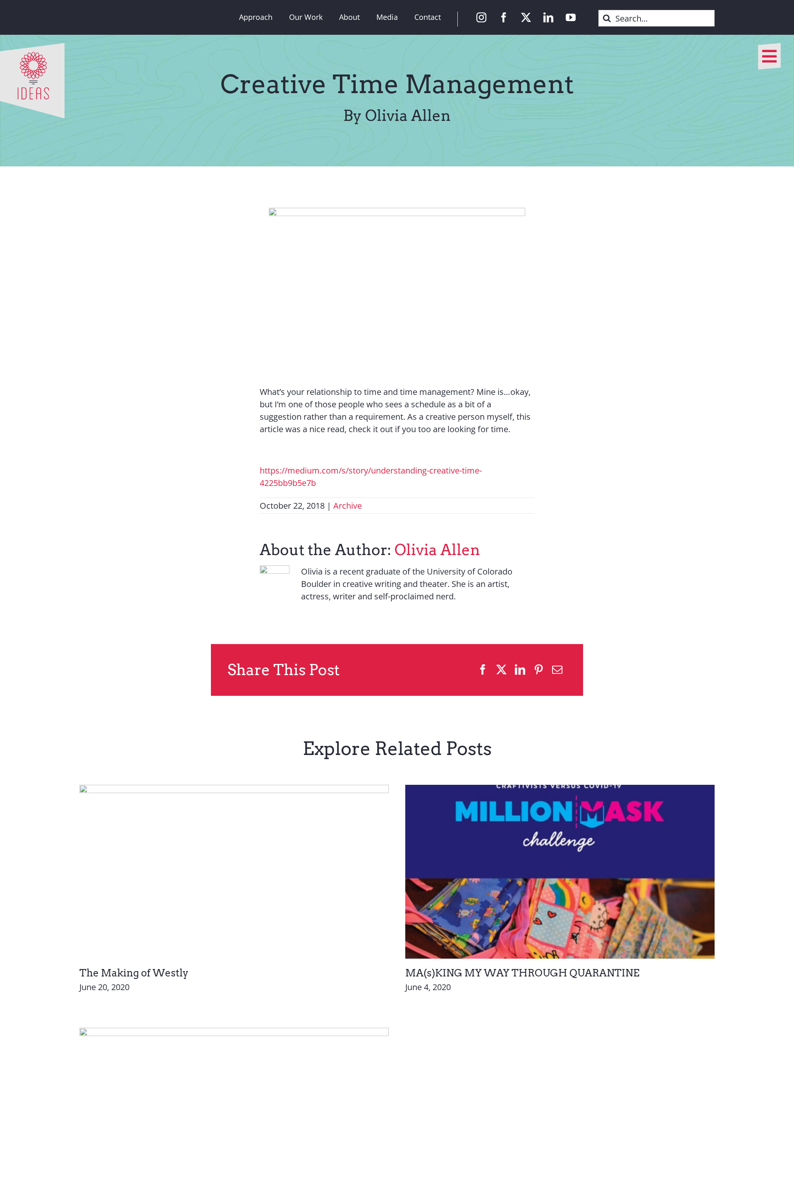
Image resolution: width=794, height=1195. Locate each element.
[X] (501, 670)
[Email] (557, 670)
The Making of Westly (134, 973)
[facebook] (504, 17)
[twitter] (526, 17)
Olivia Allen (437, 550)
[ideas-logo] (32, 47)
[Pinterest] (538, 670)
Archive (347, 505)
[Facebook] (483, 670)
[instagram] (481, 17)
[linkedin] (548, 17)
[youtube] (571, 17)
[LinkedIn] (520, 670)
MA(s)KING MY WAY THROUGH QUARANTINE (522, 973)
